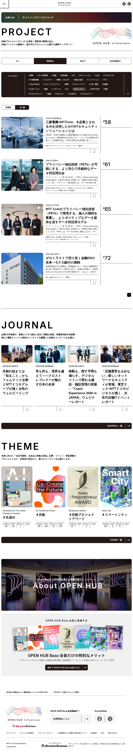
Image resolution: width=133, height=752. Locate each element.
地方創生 (64, 75)
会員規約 (94, 733)
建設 (45, 89)
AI (73, 75)
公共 (97, 75)
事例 (31, 75)
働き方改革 (78, 80)
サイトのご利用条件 (27, 733)
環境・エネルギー (63, 80)
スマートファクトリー (51, 84)
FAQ (102, 733)
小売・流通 (93, 84)
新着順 (8, 107)
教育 (105, 89)
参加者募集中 (115, 61)
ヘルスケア (47, 80)
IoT (105, 80)
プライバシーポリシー (45, 733)
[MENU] (4, 4)
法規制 (105, 84)
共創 (54, 75)
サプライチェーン (35, 94)
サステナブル (108, 75)
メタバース (56, 89)
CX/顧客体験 (34, 80)
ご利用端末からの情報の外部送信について (72, 733)
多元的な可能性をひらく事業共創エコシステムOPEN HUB (27, 692)
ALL (17, 61)
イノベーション (93, 80)
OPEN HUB (94, 89)
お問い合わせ (112, 733)
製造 (66, 84)
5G (66, 89)
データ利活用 (42, 75)
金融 (48, 94)
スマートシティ (85, 75)
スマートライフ (79, 84)
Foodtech (72, 94)
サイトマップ (11, 733)
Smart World (34, 84)
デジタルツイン (86, 94)
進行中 (82, 61)
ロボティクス (34, 89)
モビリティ (59, 94)
